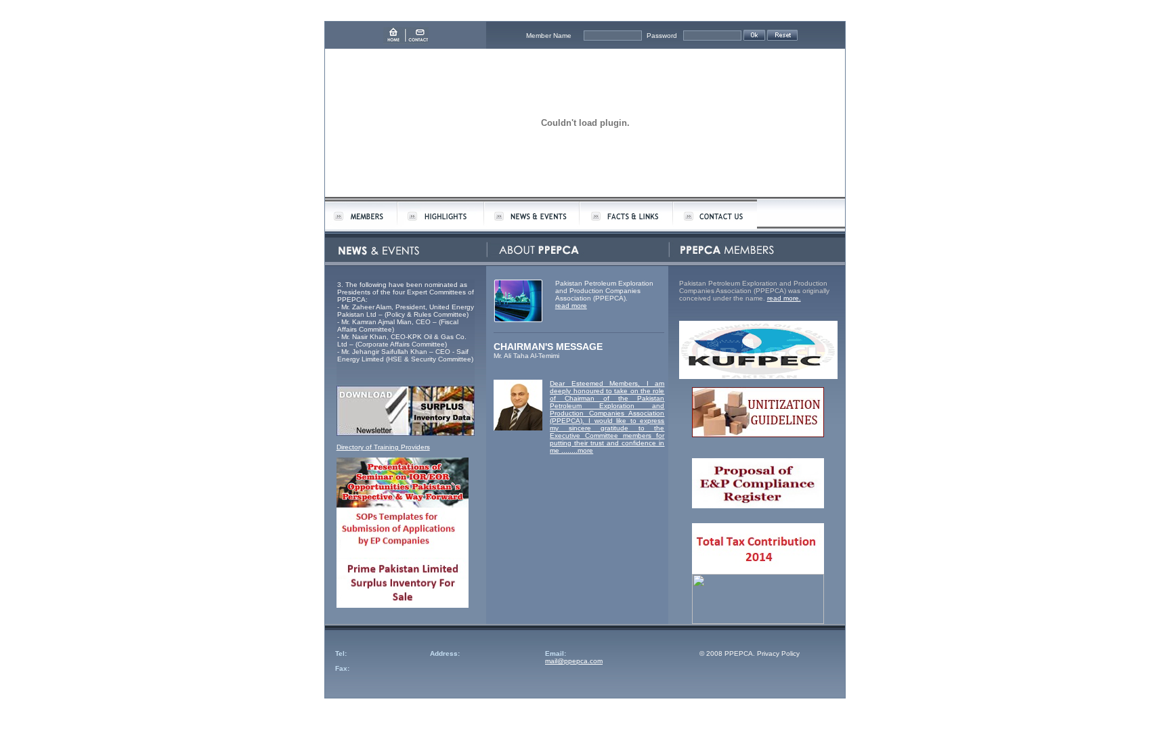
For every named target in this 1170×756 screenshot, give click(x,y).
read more (571, 305)
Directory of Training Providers (383, 447)
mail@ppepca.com (574, 661)
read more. (784, 298)
